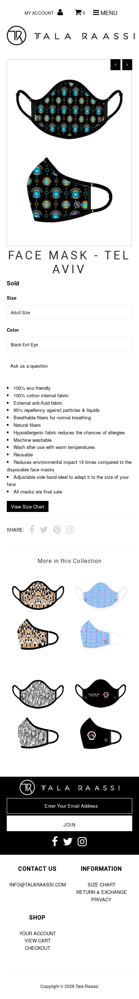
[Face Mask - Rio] (38, 659)
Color (13, 329)
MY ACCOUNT (40, 13)
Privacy (101, 899)
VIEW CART (38, 940)
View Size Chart (27, 506)
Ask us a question (29, 365)
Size (11, 297)
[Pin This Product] (57, 530)
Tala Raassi (87, 986)
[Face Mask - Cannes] (38, 758)
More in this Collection (69, 561)
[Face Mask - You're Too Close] (101, 758)
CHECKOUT (37, 947)
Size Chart (101, 884)
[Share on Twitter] (44, 530)
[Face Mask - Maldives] (101, 659)
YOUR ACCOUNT (37, 933)
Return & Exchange (101, 892)
